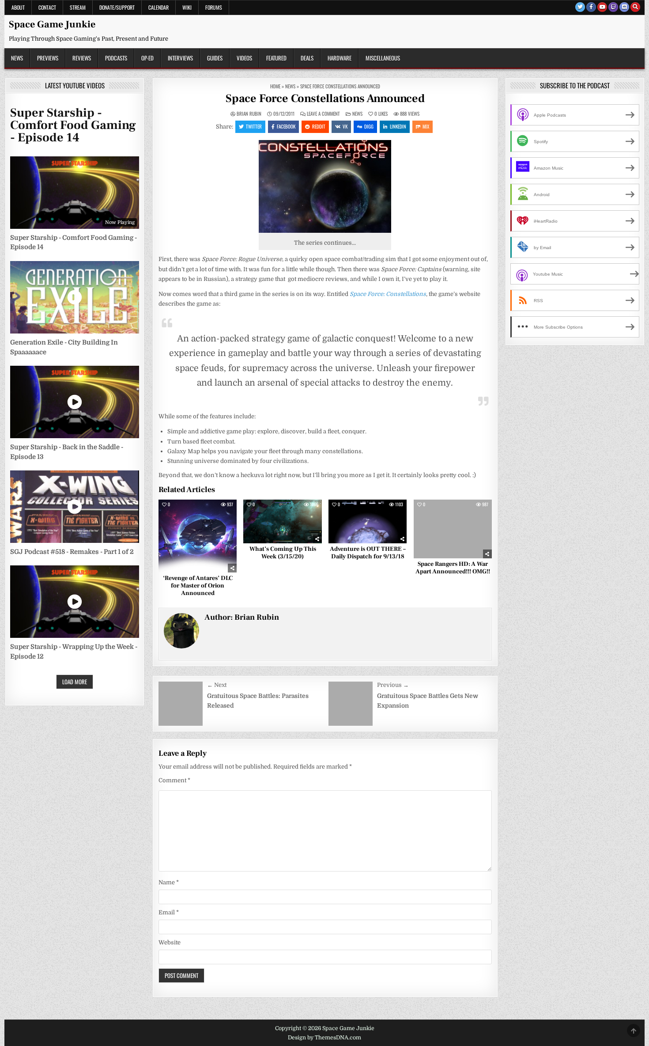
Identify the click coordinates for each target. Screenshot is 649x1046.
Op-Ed (147, 57)
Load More (74, 681)
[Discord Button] (624, 7)
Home (275, 86)
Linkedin (398, 126)
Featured (276, 57)
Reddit (318, 126)
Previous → (393, 685)
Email (168, 912)
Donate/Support (117, 7)
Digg (369, 126)
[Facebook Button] (591, 7)
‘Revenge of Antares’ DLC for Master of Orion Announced (198, 585)
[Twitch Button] (613, 7)
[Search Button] (635, 7)
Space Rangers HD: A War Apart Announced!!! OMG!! (452, 568)
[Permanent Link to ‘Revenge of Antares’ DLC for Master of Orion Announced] (197, 536)
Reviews (81, 57)
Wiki (187, 7)
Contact (47, 7)
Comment (174, 780)
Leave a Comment (323, 113)
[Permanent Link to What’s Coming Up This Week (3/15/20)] (282, 522)
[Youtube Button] (602, 7)
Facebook (286, 126)
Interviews (180, 57)
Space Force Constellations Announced (325, 98)
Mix (426, 126)
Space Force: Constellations (388, 294)
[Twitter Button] (580, 7)
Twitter (254, 126)
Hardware (339, 57)
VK (345, 126)
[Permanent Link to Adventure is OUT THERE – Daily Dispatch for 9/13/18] (367, 522)
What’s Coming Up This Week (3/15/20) (282, 553)
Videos (244, 57)
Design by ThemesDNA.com (324, 1038)
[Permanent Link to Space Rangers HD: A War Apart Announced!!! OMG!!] (453, 529)
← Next (216, 685)
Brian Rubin (249, 113)
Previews (47, 57)
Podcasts (116, 57)
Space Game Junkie (52, 24)
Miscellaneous (383, 57)
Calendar (158, 7)
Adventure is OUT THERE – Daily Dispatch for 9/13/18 (368, 553)
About (18, 7)
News (17, 57)
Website (169, 942)
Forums (213, 7)
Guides (215, 57)
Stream (78, 7)
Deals (307, 57)
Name (168, 882)
